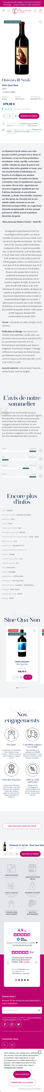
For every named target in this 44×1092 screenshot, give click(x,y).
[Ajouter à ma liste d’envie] (40, 21)
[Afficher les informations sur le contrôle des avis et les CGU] (37, 943)
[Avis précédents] (8, 963)
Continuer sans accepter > (30, 1088)
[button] (17, 687)
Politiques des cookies (13, 1067)
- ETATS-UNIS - (9, 92)
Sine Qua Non (10, 85)
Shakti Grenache (22, 661)
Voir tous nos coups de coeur (22, 826)
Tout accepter (22, 1074)
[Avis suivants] (36, 963)
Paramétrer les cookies (22, 1082)
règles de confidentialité (34, 1017)
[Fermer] (39, 1052)
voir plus (26, 962)
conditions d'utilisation (9, 1019)
